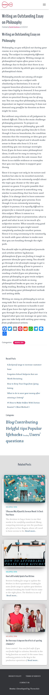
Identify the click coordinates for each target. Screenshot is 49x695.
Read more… (30, 531)
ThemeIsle (34, 689)
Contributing (26, 422)
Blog (10, 422)
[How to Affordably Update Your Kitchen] (24, 553)
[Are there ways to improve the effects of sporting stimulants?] (24, 618)
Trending (26, 435)
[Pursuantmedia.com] (8, 4)
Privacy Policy (14, 676)
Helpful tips (19, 342)
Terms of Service (33, 676)
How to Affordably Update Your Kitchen (20, 576)
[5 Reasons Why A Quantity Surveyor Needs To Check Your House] (24, 488)
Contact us (24, 683)
